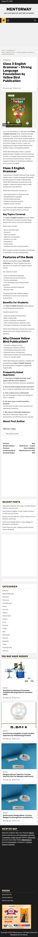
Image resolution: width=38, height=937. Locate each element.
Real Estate (6, 635)
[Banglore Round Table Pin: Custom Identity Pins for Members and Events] (19, 756)
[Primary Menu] (9, 20)
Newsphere (14, 935)
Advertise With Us (7, 897)
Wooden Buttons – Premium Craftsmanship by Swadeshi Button (9, 448)
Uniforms (5, 651)
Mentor (31, 833)
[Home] (4, 20)
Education (5, 597)
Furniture (5, 625)
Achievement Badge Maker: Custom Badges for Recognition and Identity (18, 816)
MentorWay (19, 9)
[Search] (35, 20)
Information (23, 835)
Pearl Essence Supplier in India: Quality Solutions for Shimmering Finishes (18, 734)
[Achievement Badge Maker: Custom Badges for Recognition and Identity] (19, 797)
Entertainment (7, 603)
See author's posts (12, 434)
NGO (3, 632)
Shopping (5, 641)
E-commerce (6, 837)
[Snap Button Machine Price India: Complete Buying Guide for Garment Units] (19, 672)
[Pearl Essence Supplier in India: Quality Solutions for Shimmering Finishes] (19, 715)
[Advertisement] (19, 35)
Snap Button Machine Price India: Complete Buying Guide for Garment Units (17, 692)
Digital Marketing (8, 594)
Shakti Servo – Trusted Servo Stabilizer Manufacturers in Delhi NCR (27, 448)
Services (5, 638)
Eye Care (5, 609)
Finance (5, 619)
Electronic (5, 600)
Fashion (5, 613)
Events (4, 606)
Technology (31, 837)
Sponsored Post (7, 894)
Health (4, 628)
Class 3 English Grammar (15, 218)
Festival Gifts (6, 616)
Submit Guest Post (7, 900)
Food (4, 622)
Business (5, 590)
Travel (4, 644)
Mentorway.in (27, 840)
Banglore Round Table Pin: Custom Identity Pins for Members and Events (18, 775)
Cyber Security (16, 837)
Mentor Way (17, 88)
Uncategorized (7, 60)
